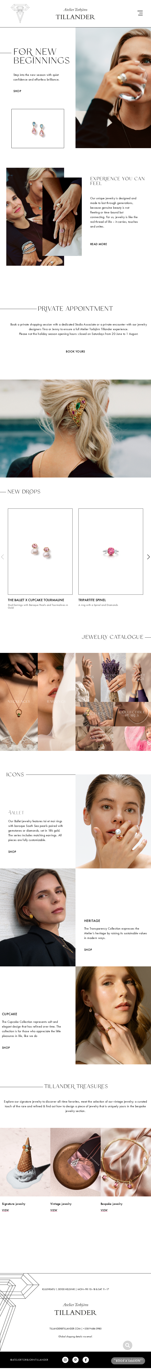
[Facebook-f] (86, 1360)
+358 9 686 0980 (92, 1328)
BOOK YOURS (75, 351)
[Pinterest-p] (75, 1360)
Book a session (128, 1360)
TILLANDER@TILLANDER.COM (65, 1328)
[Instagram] (65, 1360)
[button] (2, 556)
